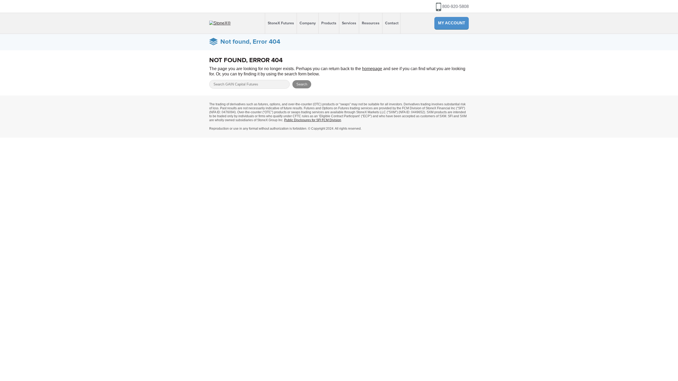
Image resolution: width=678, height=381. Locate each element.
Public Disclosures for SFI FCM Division (312, 120)
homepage (372, 68)
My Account (451, 23)
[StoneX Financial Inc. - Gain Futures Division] (220, 23)
